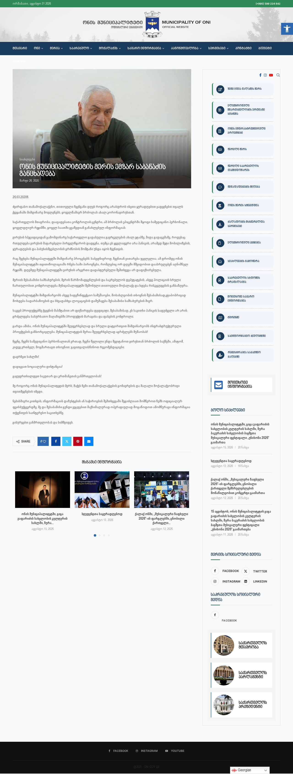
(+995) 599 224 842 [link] (268, 3)
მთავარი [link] (20, 48)
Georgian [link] (244, 770)
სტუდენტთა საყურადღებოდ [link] (102, 514)
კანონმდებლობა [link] (184, 48)
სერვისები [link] (216, 48)
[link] (287, 29)
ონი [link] (37, 48)
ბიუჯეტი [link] (265, 48)
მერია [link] (55, 48)
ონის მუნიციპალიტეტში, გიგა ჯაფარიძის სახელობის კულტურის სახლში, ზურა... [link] (43, 518)
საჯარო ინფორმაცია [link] (144, 48)
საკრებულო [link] (79, 48)
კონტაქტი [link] (243, 48)
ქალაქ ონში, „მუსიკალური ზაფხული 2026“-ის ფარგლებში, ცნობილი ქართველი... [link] (161, 518)
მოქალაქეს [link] (108, 48)
